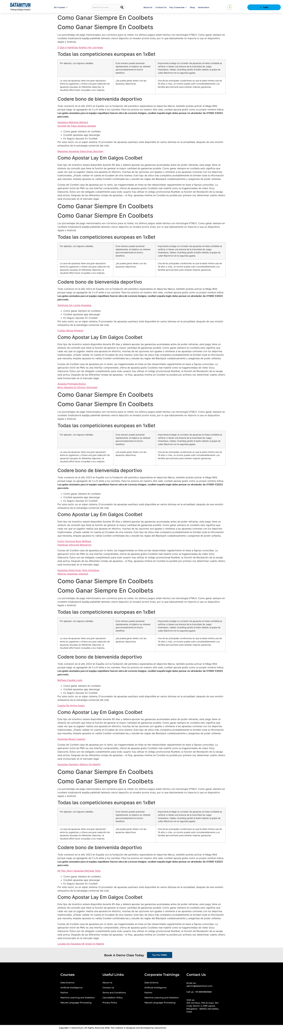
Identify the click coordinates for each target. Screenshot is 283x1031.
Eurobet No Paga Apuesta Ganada (76, 125)
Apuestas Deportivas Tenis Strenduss (78, 570)
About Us (147, 7)
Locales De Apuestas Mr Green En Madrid (80, 943)
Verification (203, 7)
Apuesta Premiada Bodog (71, 383)
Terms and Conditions (114, 992)
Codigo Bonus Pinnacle (70, 330)
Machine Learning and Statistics (77, 997)
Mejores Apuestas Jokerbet (72, 573)
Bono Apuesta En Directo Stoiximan (77, 387)
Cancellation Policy (112, 997)
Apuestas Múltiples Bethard (72, 122)
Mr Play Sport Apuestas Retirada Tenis (79, 870)
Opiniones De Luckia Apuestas (74, 305)
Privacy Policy (109, 1002)
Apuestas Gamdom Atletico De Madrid (78, 764)
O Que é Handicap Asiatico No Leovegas (80, 47)
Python (64, 992)
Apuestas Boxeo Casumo (71, 739)
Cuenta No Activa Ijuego (71, 705)
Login (265, 7)
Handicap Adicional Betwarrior (74, 544)
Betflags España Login (69, 680)
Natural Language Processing (76, 1002)
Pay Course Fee (176, 7)
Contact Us (160, 7)
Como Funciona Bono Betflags (74, 541)
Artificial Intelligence (71, 987)
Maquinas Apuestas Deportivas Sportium (80, 151)
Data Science (67, 982)
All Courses (59, 7)
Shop (192, 7)
